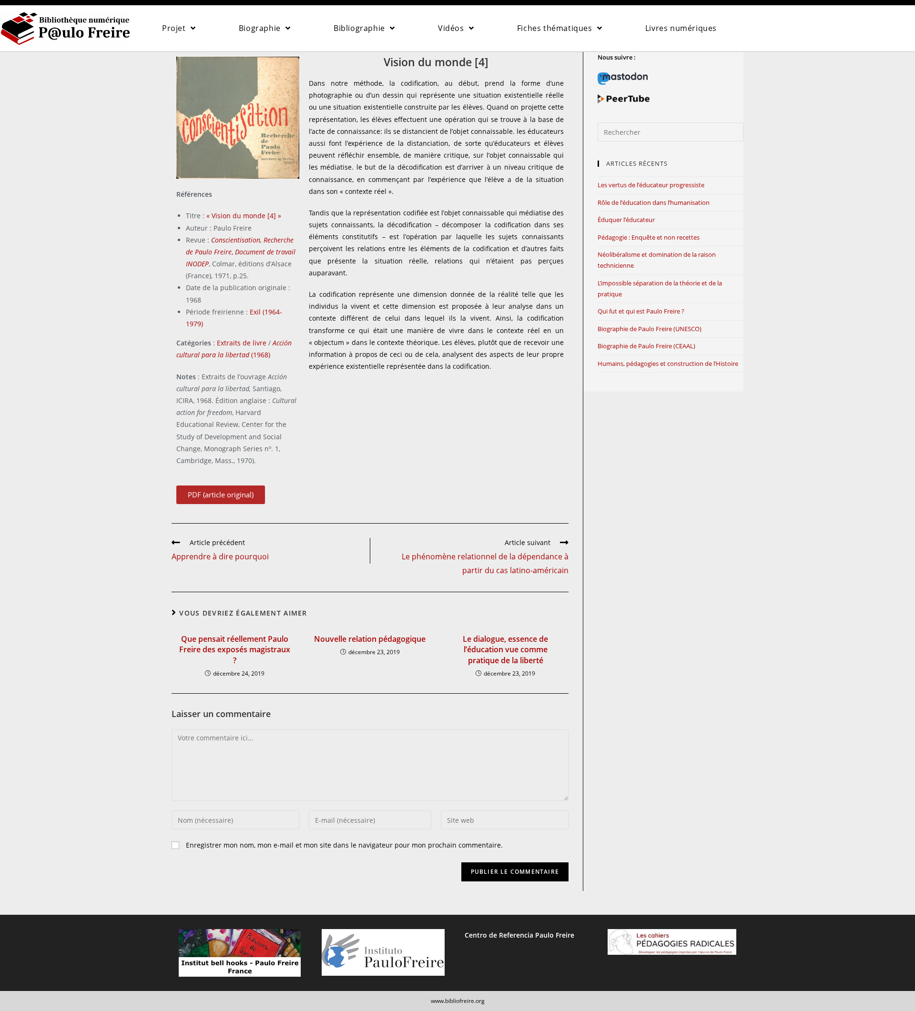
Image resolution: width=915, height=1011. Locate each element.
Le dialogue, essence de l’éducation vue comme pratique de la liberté (505, 650)
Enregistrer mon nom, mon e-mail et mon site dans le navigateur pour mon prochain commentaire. (344, 844)
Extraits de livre (241, 342)
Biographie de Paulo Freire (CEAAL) (646, 346)
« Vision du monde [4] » (243, 215)
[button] (220, 494)
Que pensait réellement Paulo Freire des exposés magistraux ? (234, 650)
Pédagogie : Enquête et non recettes (649, 237)
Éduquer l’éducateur (626, 219)
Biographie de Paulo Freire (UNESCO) (650, 328)
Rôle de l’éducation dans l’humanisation (654, 202)
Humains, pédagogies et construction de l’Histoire (668, 363)
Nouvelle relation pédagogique (370, 639)
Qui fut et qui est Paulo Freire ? (641, 311)
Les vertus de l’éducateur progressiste (651, 185)
